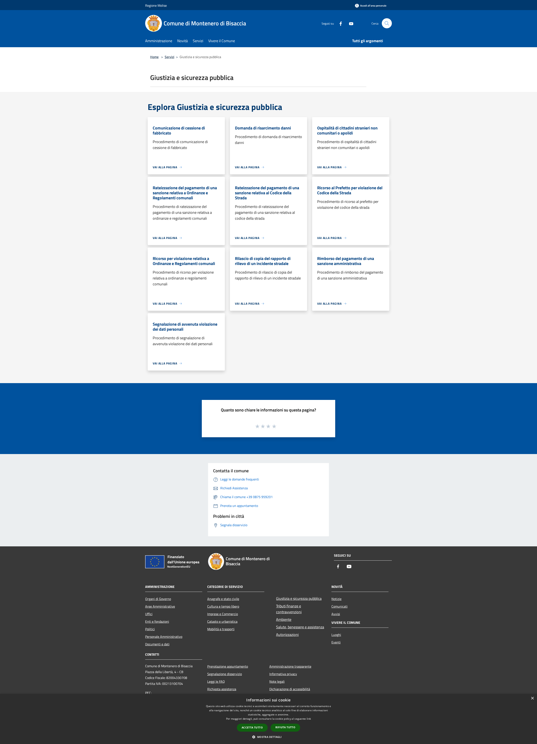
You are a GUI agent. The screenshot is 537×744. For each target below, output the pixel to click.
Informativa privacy (283, 673)
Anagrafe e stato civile (223, 598)
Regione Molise (156, 5)
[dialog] (268, 719)
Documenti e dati (157, 644)
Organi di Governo (158, 598)
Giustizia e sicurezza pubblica (299, 598)
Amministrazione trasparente (290, 666)
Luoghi (336, 634)
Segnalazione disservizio (224, 673)
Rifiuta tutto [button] (285, 727)
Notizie (336, 598)
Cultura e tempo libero (223, 606)
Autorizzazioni (287, 634)
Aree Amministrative (160, 606)
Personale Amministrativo (163, 636)
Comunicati (339, 606)
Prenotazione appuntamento (227, 666)
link (309, 719)
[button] (268, 737)
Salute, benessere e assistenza (300, 627)
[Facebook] (339, 23)
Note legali (277, 681)
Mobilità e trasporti (221, 629)
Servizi (169, 56)
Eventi (336, 642)
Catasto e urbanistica (222, 621)
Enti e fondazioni (157, 621)
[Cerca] (387, 23)
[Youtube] (349, 23)
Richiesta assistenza (221, 689)
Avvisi (335, 613)
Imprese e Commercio (222, 613)
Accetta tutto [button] (252, 727)
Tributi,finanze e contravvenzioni (289, 609)
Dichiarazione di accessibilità (289, 689)
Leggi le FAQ (216, 681)
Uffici (148, 613)
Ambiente (283, 619)
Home (154, 56)
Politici (150, 629)
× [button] (532, 698)
